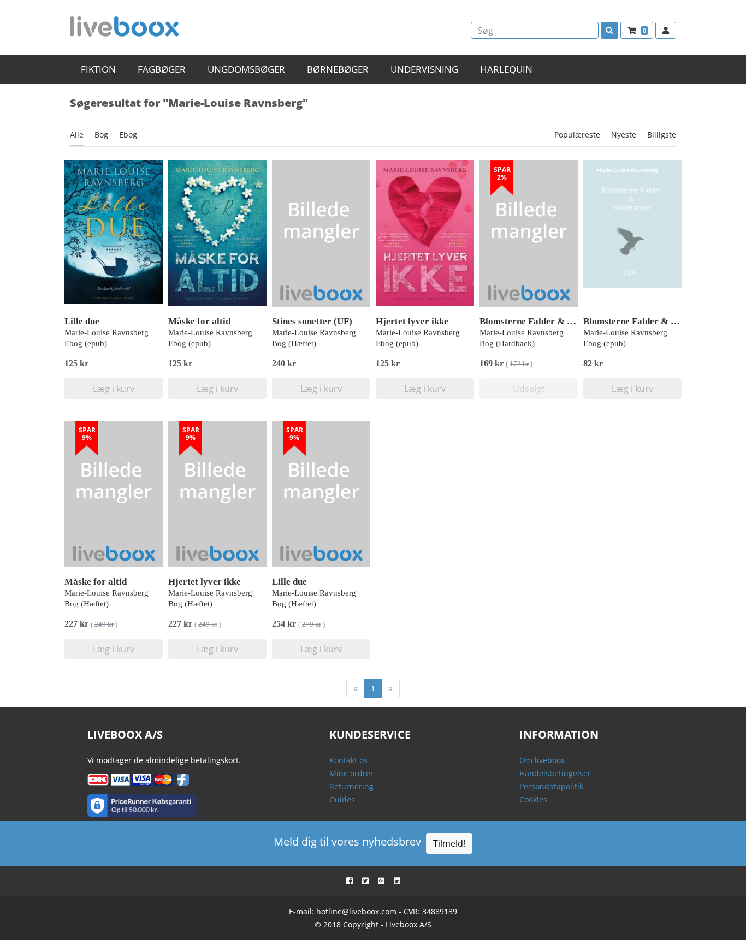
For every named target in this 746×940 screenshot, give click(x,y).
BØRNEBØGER (338, 69)
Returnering (351, 786)
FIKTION (98, 69)
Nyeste (623, 134)
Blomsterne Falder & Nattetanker (547, 321)
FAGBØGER (162, 69)
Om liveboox (542, 760)
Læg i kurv (113, 389)
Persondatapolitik (551, 786)
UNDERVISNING (424, 69)
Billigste (661, 134)
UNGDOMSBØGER (246, 69)
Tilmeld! (449, 843)
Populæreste (577, 134)
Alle (77, 134)
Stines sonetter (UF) (312, 321)
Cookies (533, 799)
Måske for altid (199, 321)
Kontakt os (348, 760)
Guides (342, 799)
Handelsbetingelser (555, 773)
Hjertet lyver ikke (412, 321)
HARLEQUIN (506, 69)
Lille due (81, 321)
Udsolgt (529, 389)
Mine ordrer (351, 773)
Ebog (128, 134)
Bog (101, 134)
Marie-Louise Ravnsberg (106, 332)
